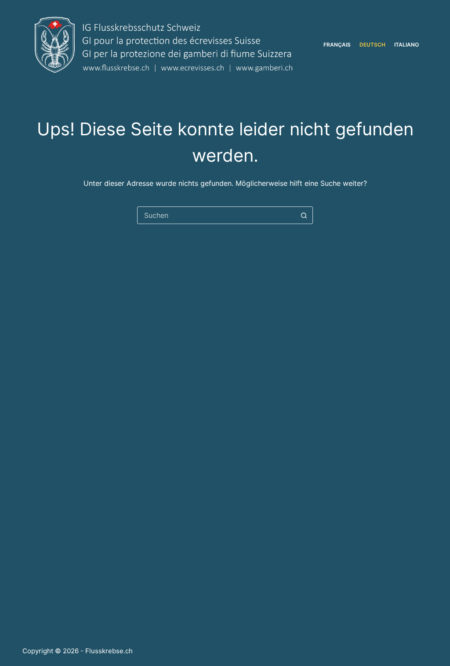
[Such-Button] (303, 215)
